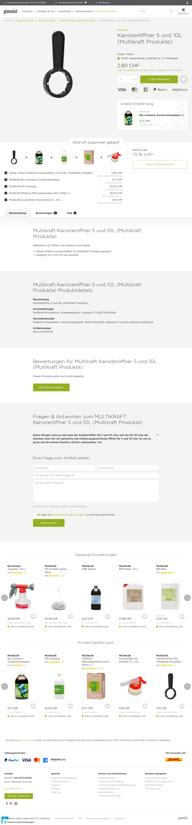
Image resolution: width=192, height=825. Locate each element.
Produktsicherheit (64, 818)
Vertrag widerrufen (19, 796)
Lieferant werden (60, 781)
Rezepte (55, 788)
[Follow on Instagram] (16, 803)
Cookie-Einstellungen (109, 795)
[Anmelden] (187, 2)
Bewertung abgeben (51, 387)
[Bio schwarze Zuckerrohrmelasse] (39, 157)
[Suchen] (171, 11)
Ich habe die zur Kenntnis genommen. (76, 514)
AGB (80, 818)
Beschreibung (17, 213)
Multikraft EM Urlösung (22, 186)
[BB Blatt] (170, 597)
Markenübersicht (107, 778)
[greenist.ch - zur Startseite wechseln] (11, 11)
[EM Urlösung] (64, 157)
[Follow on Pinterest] (11, 803)
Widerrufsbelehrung (108, 788)
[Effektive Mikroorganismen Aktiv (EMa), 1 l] (89, 157)
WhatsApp (104, 2)
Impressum (119, 818)
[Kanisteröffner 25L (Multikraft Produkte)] (170, 686)
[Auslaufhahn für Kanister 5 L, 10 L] (113, 157)
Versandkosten (27, 740)
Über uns (56, 792)
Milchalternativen (154, 785)
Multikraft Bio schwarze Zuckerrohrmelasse (34, 179)
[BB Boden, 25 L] (133, 597)
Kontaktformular (13, 788)
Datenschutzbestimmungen (68, 514)
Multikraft (122, 30)
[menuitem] (187, 2)
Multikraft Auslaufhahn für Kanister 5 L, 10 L (35, 200)
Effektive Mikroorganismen (159, 781)
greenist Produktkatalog (64, 778)
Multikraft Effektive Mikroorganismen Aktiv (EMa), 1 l (40, 193)
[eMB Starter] (96, 597)
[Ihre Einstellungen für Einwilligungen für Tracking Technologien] (19, 822)
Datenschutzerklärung (98, 818)
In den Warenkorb (159, 79)
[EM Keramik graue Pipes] (59, 597)
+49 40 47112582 (22, 778)
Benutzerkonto (106, 792)
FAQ (71, 213)
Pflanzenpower (153, 788)
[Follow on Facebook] (6, 803)
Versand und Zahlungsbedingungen (117, 785)
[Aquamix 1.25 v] (22, 597)
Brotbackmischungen (156, 778)
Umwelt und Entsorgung (111, 781)
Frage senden (49, 522)
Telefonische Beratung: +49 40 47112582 (26, 2)
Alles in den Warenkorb (160, 164)
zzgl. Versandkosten (127, 70)
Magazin (55, 785)
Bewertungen (46, 213)
